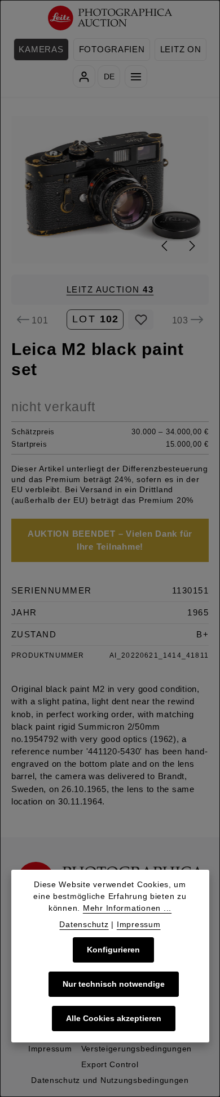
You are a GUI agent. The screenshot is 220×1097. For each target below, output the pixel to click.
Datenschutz (83, 924)
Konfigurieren (113, 949)
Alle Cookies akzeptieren (113, 1018)
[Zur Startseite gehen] (110, 18)
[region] (110, 189)
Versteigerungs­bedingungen (136, 1048)
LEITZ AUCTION (110, 289)
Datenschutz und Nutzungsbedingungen (110, 1080)
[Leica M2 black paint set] (110, 189)
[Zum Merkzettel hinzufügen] (140, 319)
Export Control (109, 1064)
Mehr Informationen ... (127, 907)
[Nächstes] (191, 246)
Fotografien (112, 49)
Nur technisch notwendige (114, 983)
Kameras (41, 49)
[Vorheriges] (165, 246)
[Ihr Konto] (84, 76)
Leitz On (180, 49)
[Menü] (136, 76)
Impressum (50, 1048)
